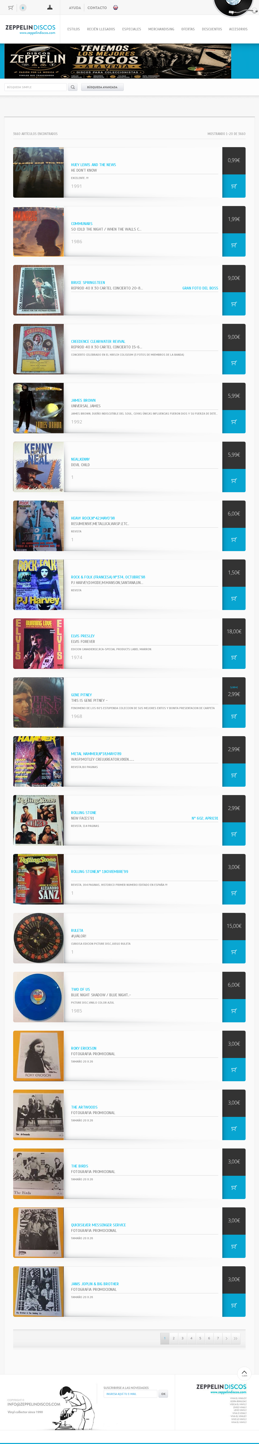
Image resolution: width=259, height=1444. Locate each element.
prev (18, 60)
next (240, 60)
